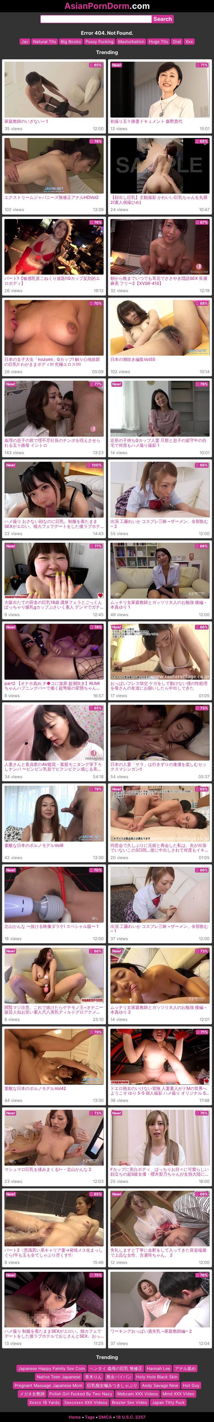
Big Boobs (71, 41)
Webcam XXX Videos (137, 1394)
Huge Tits (158, 41)
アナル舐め (185, 1368)
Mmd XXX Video (178, 1394)
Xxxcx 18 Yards (44, 1402)
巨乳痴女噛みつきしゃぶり (112, 1385)
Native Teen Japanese (58, 1377)
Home (75, 1417)
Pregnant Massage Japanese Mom (48, 1385)
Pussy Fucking (100, 41)
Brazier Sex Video (129, 1402)
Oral (177, 41)
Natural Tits (44, 41)
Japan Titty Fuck (168, 1402)
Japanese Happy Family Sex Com (51, 1368)
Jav (24, 41)
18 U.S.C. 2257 (131, 1417)
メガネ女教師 (32, 1394)
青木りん (93, 1377)
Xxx (189, 41)
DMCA (105, 1417)
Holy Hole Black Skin (156, 1377)
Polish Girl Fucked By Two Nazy (80, 1394)
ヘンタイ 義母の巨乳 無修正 (116, 1368)
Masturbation (131, 41)
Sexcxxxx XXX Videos (85, 1402)
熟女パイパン (119, 1377)
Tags (90, 1417)
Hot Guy (191, 1385)
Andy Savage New (160, 1385)
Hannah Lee (158, 1368)
